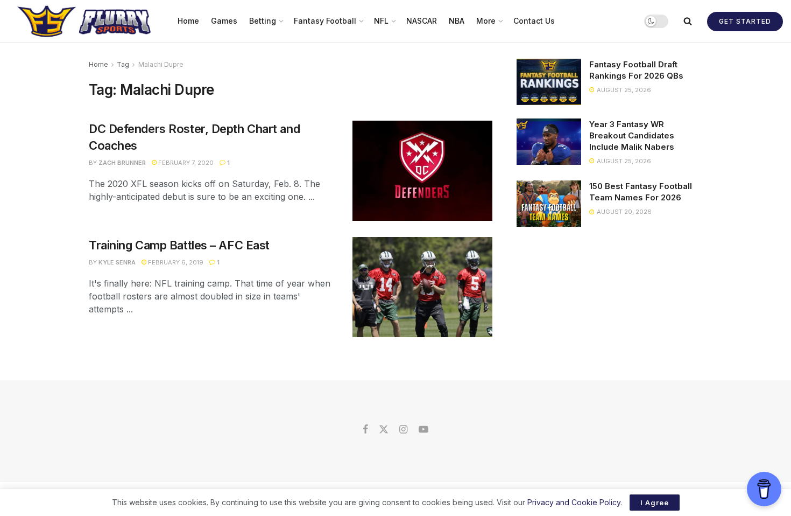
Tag (123, 64)
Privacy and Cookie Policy (573, 502)
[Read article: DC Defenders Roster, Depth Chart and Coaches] (422, 171)
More (486, 20)
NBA (456, 20)
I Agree (654, 502)
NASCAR (421, 20)
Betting (262, 20)
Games (224, 20)
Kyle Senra (117, 262)
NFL (381, 20)
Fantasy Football (325, 20)
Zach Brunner (122, 162)
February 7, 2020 (185, 162)
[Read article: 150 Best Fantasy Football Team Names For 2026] (549, 203)
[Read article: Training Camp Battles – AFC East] (422, 287)
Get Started (745, 21)
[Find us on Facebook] (365, 429)
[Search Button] (687, 21)
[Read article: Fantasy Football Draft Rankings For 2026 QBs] (549, 82)
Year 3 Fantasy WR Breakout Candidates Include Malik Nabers (631, 135)
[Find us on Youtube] (423, 429)
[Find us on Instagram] (403, 429)
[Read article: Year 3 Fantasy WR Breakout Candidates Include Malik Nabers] (549, 141)
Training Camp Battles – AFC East (179, 245)
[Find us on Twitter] (384, 429)
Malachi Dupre (160, 64)
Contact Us (534, 20)
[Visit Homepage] (85, 21)
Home (188, 20)
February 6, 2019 (174, 262)
